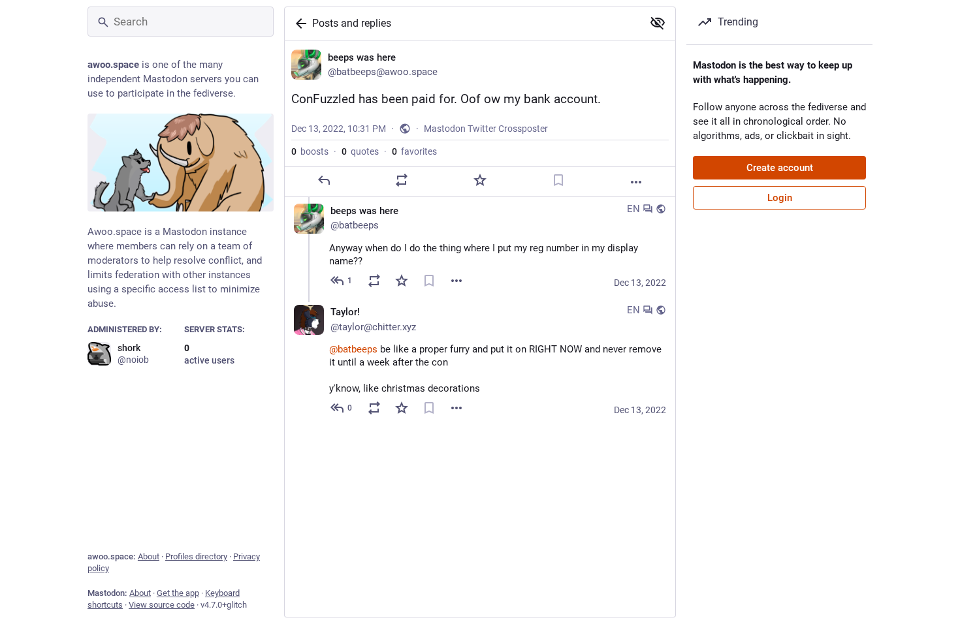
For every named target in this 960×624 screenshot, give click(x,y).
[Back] (298, 23)
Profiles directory (196, 556)
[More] (636, 182)
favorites (414, 151)
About (148, 556)
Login (779, 198)
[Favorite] (480, 180)
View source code (162, 605)
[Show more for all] (657, 23)
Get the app (178, 593)
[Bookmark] (558, 180)
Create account (779, 168)
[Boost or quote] (401, 180)
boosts (309, 151)
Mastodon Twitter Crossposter (486, 128)
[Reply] (324, 180)
